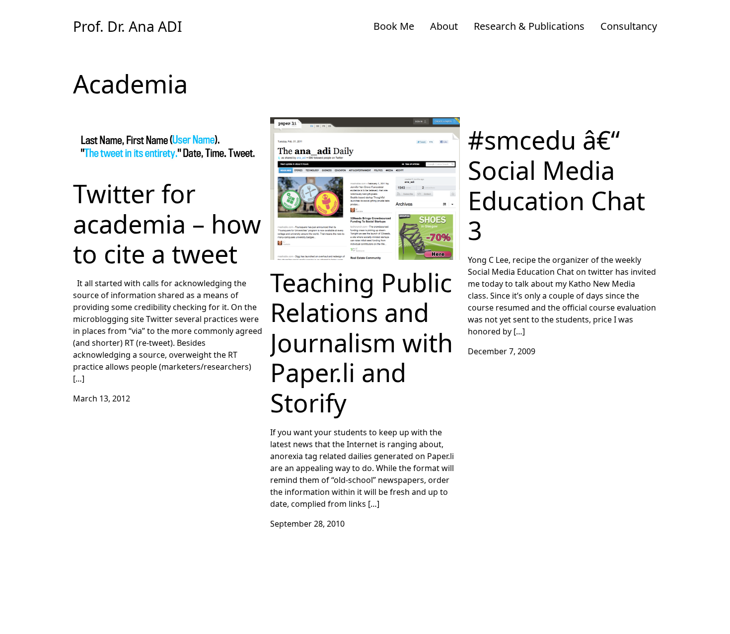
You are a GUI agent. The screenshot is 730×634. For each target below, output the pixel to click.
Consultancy (628, 26)
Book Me (393, 26)
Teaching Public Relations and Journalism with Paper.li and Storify (356, 129)
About (444, 26)
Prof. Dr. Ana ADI (127, 26)
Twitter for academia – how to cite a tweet (152, 123)
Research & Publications (529, 26)
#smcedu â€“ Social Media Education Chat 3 (549, 123)
